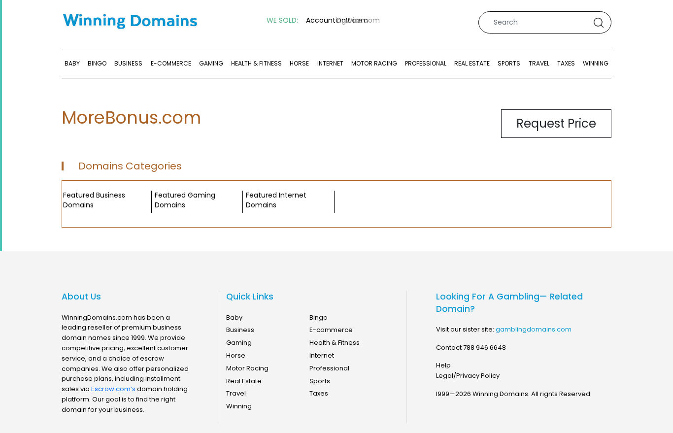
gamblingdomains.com (534, 329)
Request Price (556, 123)
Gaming (211, 63)
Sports (509, 63)
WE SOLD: (282, 20)
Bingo (97, 63)
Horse (299, 63)
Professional (425, 63)
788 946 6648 (484, 347)
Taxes (566, 63)
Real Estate (472, 63)
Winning (595, 63)
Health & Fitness (256, 63)
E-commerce (171, 63)
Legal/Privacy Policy (468, 375)
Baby (72, 63)
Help (443, 365)
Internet (330, 63)
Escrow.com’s (113, 389)
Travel (539, 63)
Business (128, 63)
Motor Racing (374, 63)
